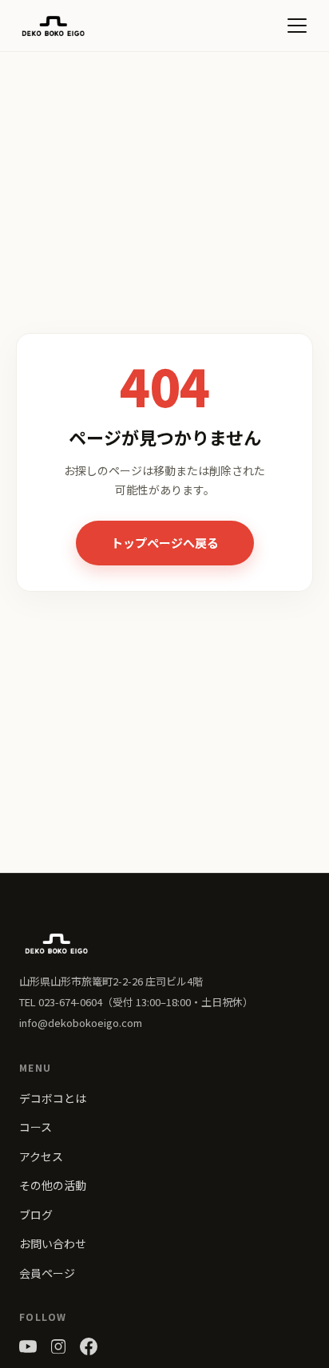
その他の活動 (52, 1185)
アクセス (41, 1156)
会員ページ (47, 1273)
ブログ (36, 1215)
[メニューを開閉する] (297, 26)
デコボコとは (52, 1098)
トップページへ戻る (165, 542)
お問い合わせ (52, 1243)
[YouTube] (28, 1346)
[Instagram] (58, 1346)
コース (35, 1127)
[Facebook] (88, 1346)
